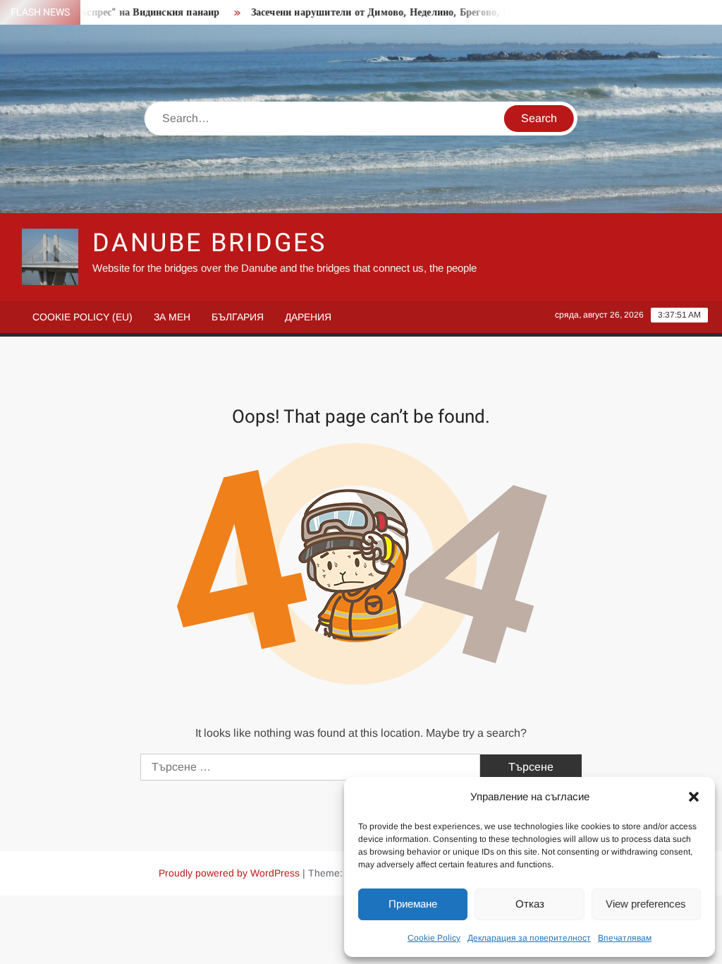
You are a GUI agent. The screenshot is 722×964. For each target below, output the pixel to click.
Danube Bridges (209, 243)
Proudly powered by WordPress (229, 873)
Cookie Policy (434, 938)
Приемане (412, 904)
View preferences (646, 904)
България (238, 317)
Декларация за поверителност (529, 938)
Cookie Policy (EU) (82, 317)
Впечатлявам (624, 938)
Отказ (529, 904)
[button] (694, 797)
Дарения (308, 317)
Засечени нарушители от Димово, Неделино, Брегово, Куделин (382, 12)
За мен (172, 317)
